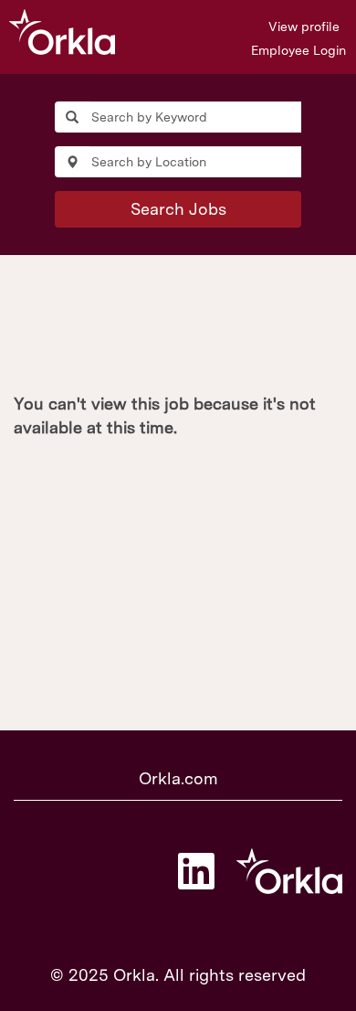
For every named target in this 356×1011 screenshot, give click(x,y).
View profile (304, 26)
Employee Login (298, 50)
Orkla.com (178, 778)
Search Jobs (178, 208)
